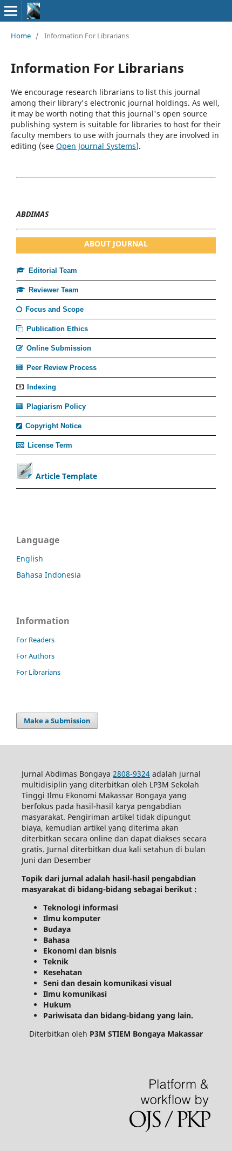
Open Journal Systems (96, 146)
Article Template (66, 476)
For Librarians (38, 672)
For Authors (35, 656)
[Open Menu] (11, 11)
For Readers (35, 640)
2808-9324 (131, 774)
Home (21, 35)
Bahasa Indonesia (48, 575)
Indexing (41, 387)
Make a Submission (57, 720)
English (29, 558)
